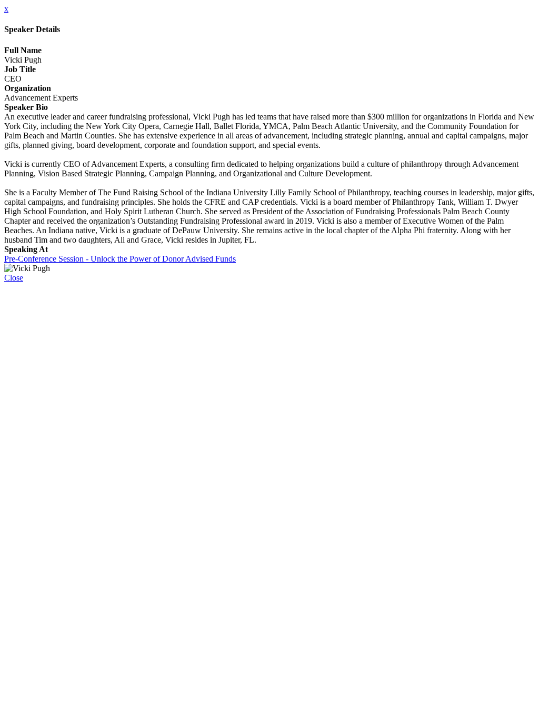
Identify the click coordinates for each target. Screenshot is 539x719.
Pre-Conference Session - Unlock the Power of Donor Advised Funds (120, 258)
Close (13, 277)
